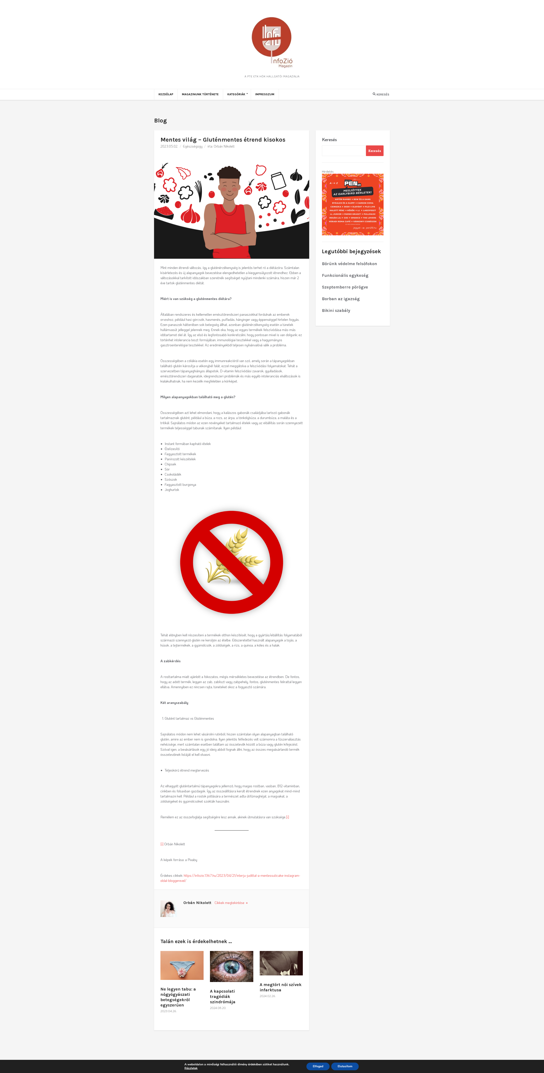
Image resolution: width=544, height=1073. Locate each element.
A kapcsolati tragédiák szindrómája (222, 996)
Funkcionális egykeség (345, 275)
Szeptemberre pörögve (345, 287)
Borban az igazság (341, 298)
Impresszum (264, 94)
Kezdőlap (166, 94)
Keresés (329, 139)
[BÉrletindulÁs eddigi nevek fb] (353, 204)
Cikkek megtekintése (230, 902)
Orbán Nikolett (224, 146)
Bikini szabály (336, 310)
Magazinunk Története (200, 94)
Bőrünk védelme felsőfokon (349, 263)
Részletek (191, 1068)
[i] (287, 817)
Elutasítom (345, 1066)
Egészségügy (193, 146)
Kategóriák (236, 94)
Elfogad (318, 1066)
